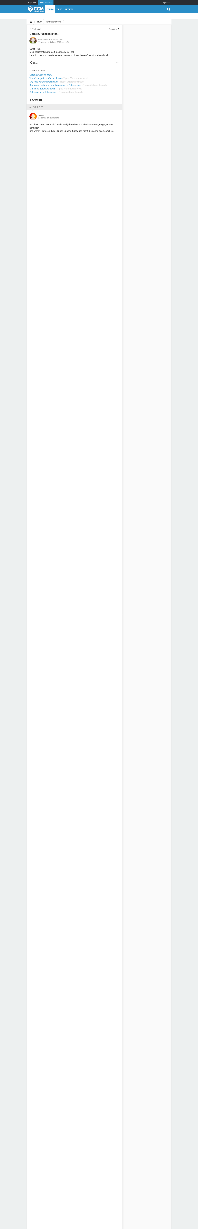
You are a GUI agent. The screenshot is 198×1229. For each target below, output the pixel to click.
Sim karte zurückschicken (42, 88)
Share (36, 63)
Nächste (113, 29)
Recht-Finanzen (45, 2)
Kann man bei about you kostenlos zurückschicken (55, 85)
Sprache (166, 2)
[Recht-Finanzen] (36, 9)
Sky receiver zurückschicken (43, 81)
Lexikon (69, 9)
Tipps (59, 9)
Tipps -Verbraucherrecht (75, 78)
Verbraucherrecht (53, 22)
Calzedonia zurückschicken (43, 92)
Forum (50, 9)
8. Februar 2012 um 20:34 (58, 42)
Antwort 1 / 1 (36, 107)
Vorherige (36, 29)
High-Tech (32, 2)
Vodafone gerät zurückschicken (45, 78)
